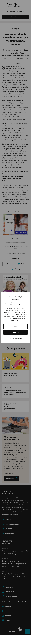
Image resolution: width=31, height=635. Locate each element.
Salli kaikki (15, 332)
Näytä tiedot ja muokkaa (15, 338)
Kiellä (15, 326)
